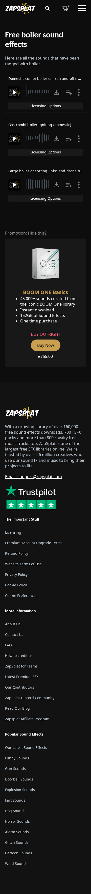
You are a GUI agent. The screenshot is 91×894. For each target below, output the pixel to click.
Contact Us (14, 634)
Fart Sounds (15, 800)
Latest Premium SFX (21, 676)
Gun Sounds (15, 768)
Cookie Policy (16, 585)
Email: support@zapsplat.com (33, 476)
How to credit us (19, 655)
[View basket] (66, 8)
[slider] (39, 91)
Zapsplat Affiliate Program (27, 718)
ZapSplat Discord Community (29, 697)
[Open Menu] (82, 8)
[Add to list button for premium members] (69, 92)
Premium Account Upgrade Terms (33, 542)
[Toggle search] (47, 8)
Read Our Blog (17, 708)
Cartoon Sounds (18, 853)
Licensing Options (45, 105)
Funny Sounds (17, 758)
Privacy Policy (16, 574)
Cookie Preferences (21, 595)
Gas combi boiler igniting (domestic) (39, 124)
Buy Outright (45, 334)
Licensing (13, 532)
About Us (12, 624)
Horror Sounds (17, 821)
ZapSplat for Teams (21, 666)
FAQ (8, 645)
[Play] (14, 92)
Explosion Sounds (20, 789)
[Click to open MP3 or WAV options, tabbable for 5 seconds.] (56, 92)
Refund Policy (16, 553)
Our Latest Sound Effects (26, 747)
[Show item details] (79, 92)
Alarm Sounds (17, 831)
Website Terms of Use (23, 564)
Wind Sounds (16, 863)
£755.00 (45, 356)
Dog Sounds (15, 810)
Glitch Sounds (17, 842)
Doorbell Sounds (19, 779)
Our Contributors (19, 687)
